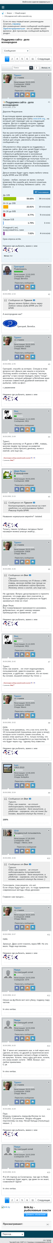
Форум (9, 13)
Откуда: (17, 86)
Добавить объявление (35, 1214)
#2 (49, 294)
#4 (49, 437)
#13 (48, 1046)
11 (33, 59)
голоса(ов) (46, 199)
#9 (49, 793)
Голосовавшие (43, 192)
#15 (48, 1172)
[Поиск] (31, 68)
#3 (49, 364)
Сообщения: (19, 84)
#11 (48, 935)
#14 (48, 1109)
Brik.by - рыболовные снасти (37, 1209)
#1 (49, 102)
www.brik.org (39, 118)
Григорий (19, 266)
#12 (48, 995)
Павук (17, 970)
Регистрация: (19, 82)
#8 (49, 723)
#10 (48, 858)
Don (16, 411)
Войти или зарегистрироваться (36, 2)
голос (48, 223)
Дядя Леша (19, 471)
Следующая (44, 59)
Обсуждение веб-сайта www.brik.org (18, 16)
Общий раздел (20, 13)
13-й (16, 830)
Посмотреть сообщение (34, 300)
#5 (49, 497)
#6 (49, 569)
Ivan (16, 765)
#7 (49, 662)
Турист (17, 75)
